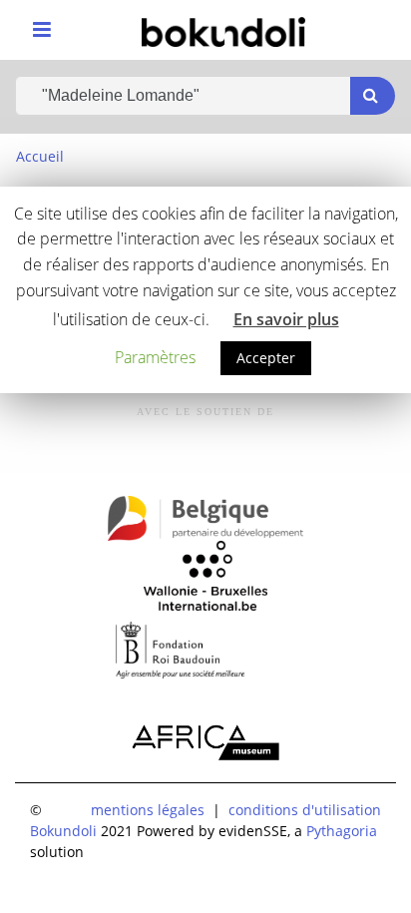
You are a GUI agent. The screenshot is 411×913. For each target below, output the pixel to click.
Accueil (40, 156)
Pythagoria (341, 830)
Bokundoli (63, 830)
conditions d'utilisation (304, 809)
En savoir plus (286, 319)
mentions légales (148, 809)
